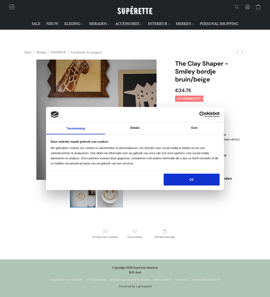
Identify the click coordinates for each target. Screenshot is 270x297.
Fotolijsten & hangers (86, 52)
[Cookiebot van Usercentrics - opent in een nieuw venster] (202, 114)
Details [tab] (135, 127)
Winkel (41, 52)
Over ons (181, 279)
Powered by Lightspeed (135, 286)
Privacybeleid (96, 279)
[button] (135, 11)
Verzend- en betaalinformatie (130, 279)
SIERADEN (98, 24)
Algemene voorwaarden (66, 279)
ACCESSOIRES (127, 24)
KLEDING (72, 24)
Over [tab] (194, 127)
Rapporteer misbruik (206, 279)
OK (191, 179)
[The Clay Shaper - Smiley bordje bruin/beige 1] (110, 195)
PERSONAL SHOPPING (219, 24)
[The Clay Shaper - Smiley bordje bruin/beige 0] (83, 195)
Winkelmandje (165, 237)
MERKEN (184, 24)
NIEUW (52, 24)
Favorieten (135, 237)
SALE (36, 24)
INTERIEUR (158, 24)
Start (27, 52)
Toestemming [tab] (75, 128)
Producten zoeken (105, 237)
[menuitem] (237, 52)
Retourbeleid (162, 279)
